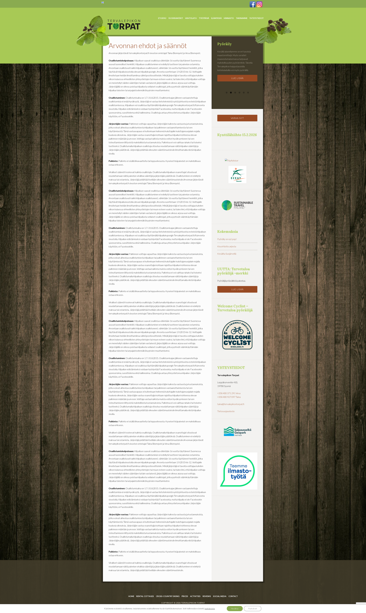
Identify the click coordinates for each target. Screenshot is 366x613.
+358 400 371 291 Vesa (228, 393)
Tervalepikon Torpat (124, 16)
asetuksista (210, 608)
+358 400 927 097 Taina (229, 397)
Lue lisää (237, 78)
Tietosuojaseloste (226, 411)
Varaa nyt (237, 118)
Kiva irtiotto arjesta (226, 246)
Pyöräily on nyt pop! (227, 239)
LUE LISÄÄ (237, 289)
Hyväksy (234, 608)
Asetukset (252, 608)
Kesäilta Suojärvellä (226, 253)
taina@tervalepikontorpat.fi (230, 404)
